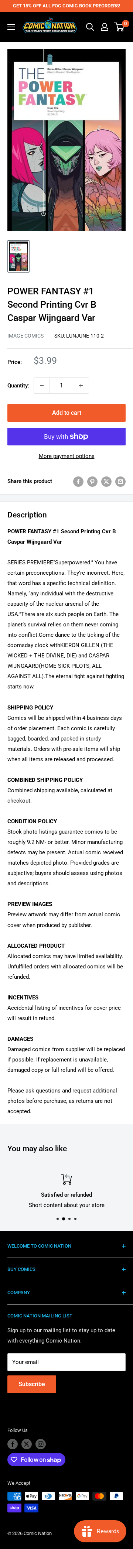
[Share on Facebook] (78, 481)
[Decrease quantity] (42, 385)
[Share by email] (120, 481)
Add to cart (66, 412)
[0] (119, 27)
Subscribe (31, 1384)
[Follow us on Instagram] (40, 1444)
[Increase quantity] (81, 385)
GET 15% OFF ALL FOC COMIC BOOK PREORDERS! (66, 5)
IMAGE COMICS (25, 336)
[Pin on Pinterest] (92, 481)
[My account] (104, 27)
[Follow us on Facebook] (12, 1444)
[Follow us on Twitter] (26, 1444)
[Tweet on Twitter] (106, 481)
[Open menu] (11, 27)
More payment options (67, 456)
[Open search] (90, 27)
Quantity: (18, 385)
